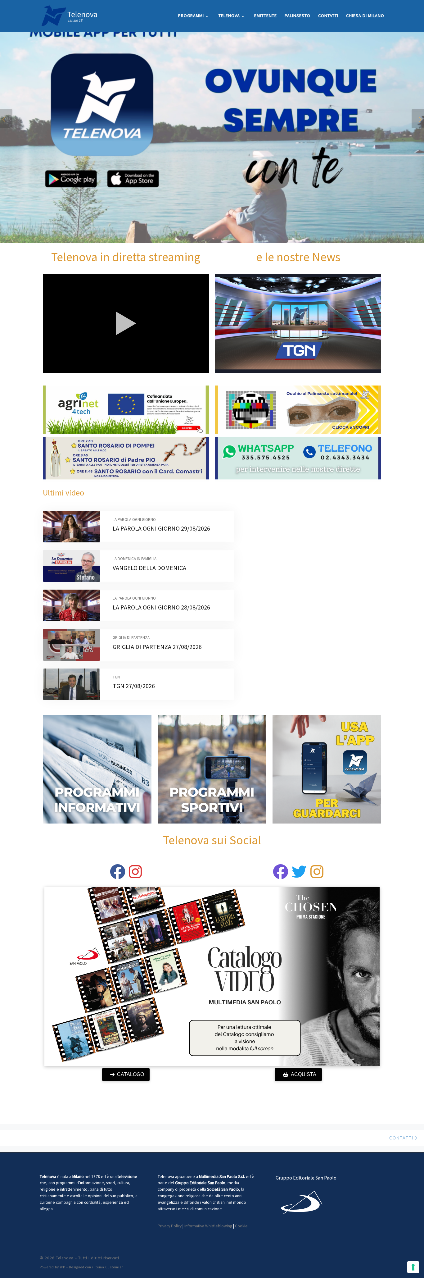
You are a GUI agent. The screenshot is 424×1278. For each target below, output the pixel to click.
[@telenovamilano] (117, 875)
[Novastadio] (299, 875)
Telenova (65, 1258)
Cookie (241, 1226)
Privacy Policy (170, 1226)
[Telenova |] (69, 14)
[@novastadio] (280, 875)
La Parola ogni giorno (134, 519)
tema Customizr (109, 1267)
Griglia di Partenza (131, 637)
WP (62, 1267)
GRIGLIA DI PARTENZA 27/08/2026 (157, 646)
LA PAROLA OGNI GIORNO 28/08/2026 (161, 607)
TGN (116, 677)
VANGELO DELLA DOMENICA (149, 568)
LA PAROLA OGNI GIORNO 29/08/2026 (161, 528)
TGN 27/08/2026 (134, 686)
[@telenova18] (135, 875)
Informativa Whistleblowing (208, 1226)
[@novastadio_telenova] (316, 875)
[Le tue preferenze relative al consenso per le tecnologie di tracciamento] (413, 1267)
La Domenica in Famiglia (134, 558)
